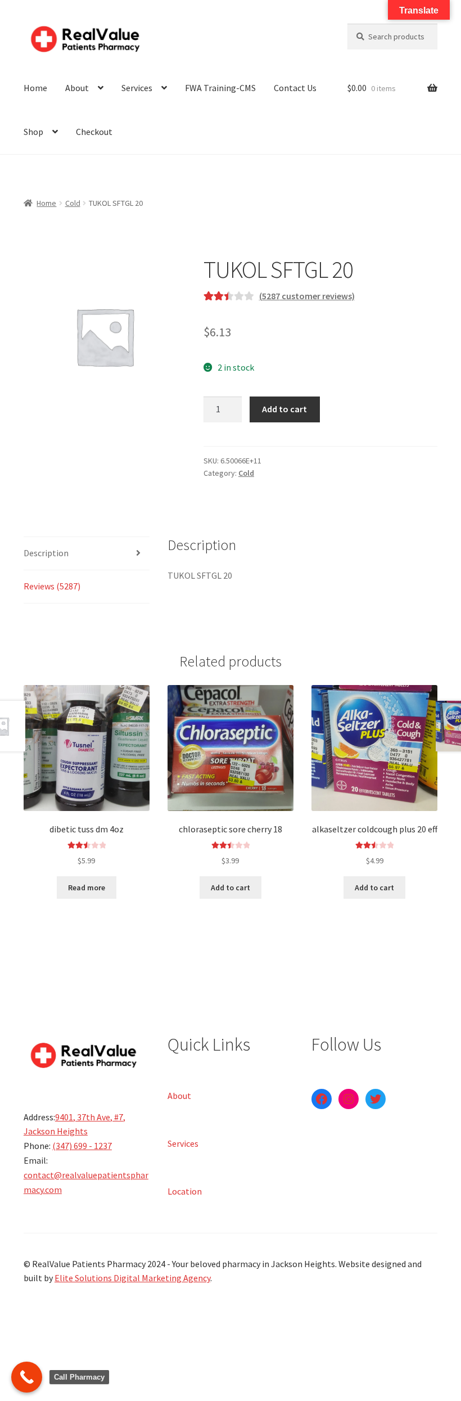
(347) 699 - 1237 (82, 1145)
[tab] (87, 553)
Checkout (94, 131)
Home (35, 87)
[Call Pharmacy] (26, 1377)
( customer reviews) (307, 295)
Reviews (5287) (52, 586)
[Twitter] (375, 1099)
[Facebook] (321, 1099)
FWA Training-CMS (220, 87)
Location (185, 1190)
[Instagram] (348, 1099)
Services (136, 87)
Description (46, 552)
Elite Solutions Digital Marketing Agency (132, 1277)
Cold (72, 203)
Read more (86, 887)
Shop (33, 131)
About (77, 87)
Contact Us (295, 87)
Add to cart (284, 409)
